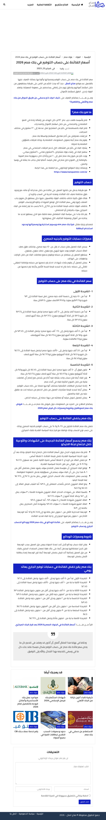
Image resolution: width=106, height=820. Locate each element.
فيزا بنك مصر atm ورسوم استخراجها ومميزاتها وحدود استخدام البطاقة (57, 226)
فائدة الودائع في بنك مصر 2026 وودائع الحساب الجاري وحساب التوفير (53, 524)
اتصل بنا (13, 814)
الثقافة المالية (44, 4)
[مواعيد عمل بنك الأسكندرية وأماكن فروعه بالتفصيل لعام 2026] (25, 685)
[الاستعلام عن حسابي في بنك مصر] (80, 719)
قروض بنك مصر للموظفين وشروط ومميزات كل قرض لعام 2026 (54, 406)
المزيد (30, 4)
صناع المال (70, 83)
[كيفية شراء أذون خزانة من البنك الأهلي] (80, 685)
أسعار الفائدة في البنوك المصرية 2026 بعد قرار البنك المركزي (45, 624)
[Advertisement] (53, 30)
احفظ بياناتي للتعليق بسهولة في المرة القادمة (64, 796)
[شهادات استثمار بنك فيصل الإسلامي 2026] (53, 685)
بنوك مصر (88, 692)
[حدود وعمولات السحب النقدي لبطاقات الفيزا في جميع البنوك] (53, 719)
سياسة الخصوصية (27, 814)
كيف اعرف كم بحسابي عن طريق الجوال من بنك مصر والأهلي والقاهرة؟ (53, 100)
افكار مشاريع (61, 4)
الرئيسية (75, 4)
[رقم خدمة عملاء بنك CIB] (25, 719)
